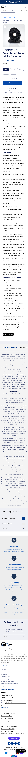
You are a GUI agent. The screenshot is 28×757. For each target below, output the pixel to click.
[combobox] (8, 10)
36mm (6, 73)
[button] (25, 7)
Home (4, 17)
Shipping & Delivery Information (10, 683)
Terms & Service (5, 676)
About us (3, 669)
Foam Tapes (11, 17)
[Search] (13, 10)
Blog (2, 686)
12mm (5, 69)
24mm (20, 69)
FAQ (2, 672)
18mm (13, 69)
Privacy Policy (5, 679)
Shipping (5, 63)
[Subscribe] (23, 636)
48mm (13, 73)
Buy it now (12, 83)
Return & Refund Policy (7, 681)
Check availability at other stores (13, 92)
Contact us (4, 674)
